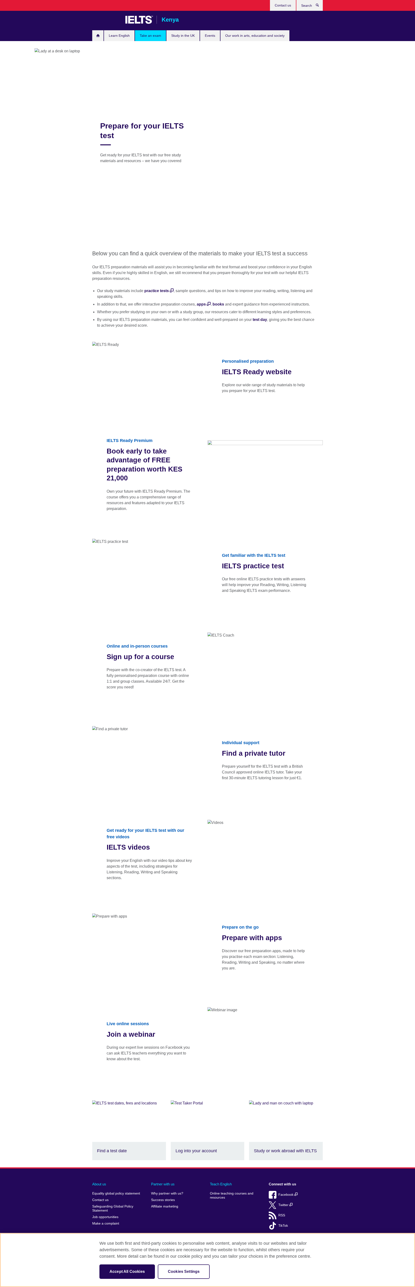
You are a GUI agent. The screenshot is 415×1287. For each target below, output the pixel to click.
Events (210, 35)
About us (99, 1184)
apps (201, 304)
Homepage (98, 35)
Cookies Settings (184, 1271)
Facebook (286, 1194)
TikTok (283, 1225)
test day (260, 320)
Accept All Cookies (127, 1271)
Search (320, 6)
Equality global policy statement (116, 1193)
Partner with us (163, 1184)
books (218, 304)
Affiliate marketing (164, 1206)
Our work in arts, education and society (255, 35)
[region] (207, 1260)
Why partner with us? (167, 1193)
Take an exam (150, 35)
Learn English (119, 35)
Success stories (163, 1200)
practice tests (156, 291)
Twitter (283, 1205)
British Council (106, 20)
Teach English (221, 1184)
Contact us (283, 5)
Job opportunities (105, 1217)
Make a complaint (105, 1223)
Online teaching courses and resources (231, 1196)
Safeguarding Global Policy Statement (112, 1209)
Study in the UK (183, 35)
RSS (281, 1215)
